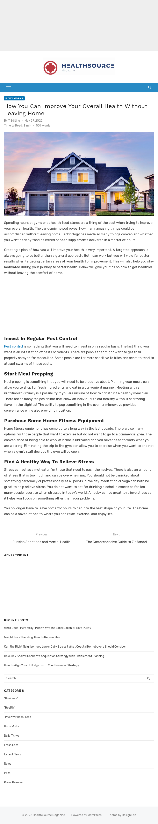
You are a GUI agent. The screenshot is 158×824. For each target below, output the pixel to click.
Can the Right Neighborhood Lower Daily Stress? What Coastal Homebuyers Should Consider (65, 646)
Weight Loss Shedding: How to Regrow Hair (32, 637)
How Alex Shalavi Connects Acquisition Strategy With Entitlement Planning (54, 656)
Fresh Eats (11, 745)
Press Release (13, 782)
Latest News (12, 754)
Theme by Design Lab (122, 815)
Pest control (13, 346)
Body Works (14, 98)
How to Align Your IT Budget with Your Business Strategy (41, 665)
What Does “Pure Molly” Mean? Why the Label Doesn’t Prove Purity (47, 628)
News (7, 763)
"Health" (9, 707)
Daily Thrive (12, 736)
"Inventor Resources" (18, 717)
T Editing (14, 120)
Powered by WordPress (86, 815)
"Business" (11, 698)
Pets (7, 773)
